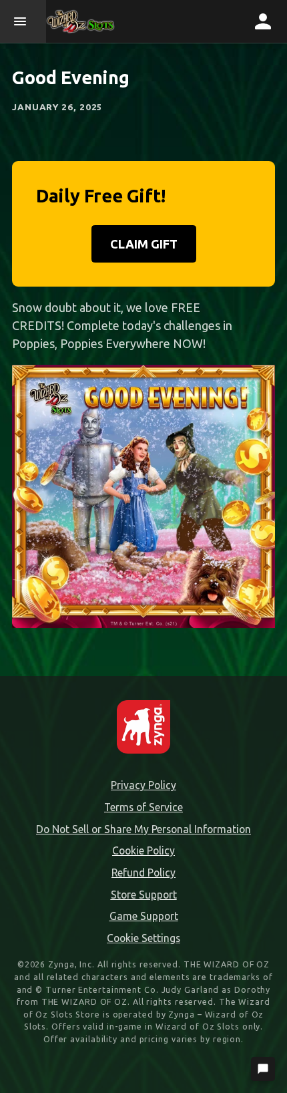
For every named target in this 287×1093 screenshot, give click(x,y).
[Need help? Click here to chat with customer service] (263, 1069)
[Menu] (23, 21)
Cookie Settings (143, 938)
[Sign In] (263, 21)
